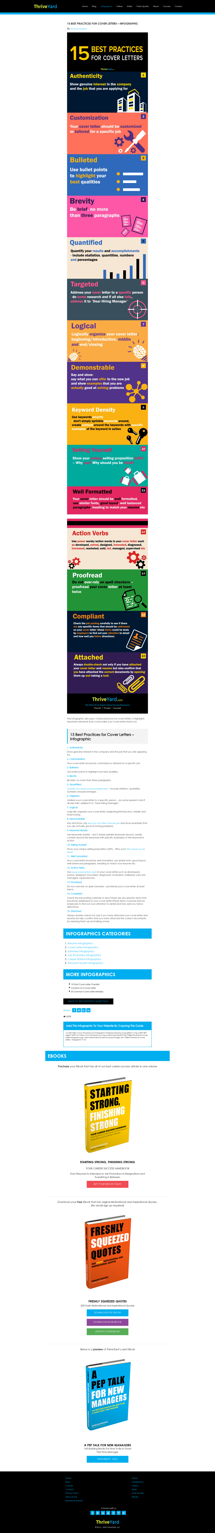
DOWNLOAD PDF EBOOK (107, 1313)
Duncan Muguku (79, 29)
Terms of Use (71, 1497)
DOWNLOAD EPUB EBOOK (108, 1322)
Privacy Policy (72, 1493)
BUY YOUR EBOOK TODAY (107, 1184)
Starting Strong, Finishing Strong (107, 1165)
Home (85, 6)
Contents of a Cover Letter (83, 988)
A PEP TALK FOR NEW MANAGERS (107, 1445)
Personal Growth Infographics (85, 963)
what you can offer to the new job (104, 823)
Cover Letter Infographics (83, 947)
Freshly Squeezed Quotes (107, 1301)
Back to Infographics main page (88, 1001)
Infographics (106, 6)
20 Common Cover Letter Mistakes (87, 992)
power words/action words (84, 872)
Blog (94, 6)
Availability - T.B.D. (107, 1459)
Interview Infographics (81, 951)
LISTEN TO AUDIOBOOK (107, 1332)
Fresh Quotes (143, 6)
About (156, 6)
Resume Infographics (80, 943)
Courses (166, 6)
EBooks (135, 1497)
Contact (178, 6)
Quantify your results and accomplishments (87, 789)
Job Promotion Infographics (84, 955)
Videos (119, 6)
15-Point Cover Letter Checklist (85, 984)
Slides (129, 6)
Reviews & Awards (74, 1501)
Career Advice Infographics (84, 959)
